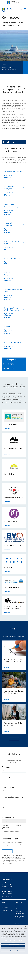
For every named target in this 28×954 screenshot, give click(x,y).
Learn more (7, 428)
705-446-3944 (8, 912)
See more (14, 739)
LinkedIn (8, 196)
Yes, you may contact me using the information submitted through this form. (15, 844)
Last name (6, 777)
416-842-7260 (9, 175)
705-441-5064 (9, 330)
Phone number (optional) (12, 797)
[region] (14, 874)
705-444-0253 (9, 247)
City (3, 807)
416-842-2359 (9, 346)
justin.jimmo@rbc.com (7, 902)
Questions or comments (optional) (12, 827)
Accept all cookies (13, 945)
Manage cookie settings (12, 949)
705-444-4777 (9, 192)
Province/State (8, 818)
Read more (6, 667)
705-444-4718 (8, 904)
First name (6, 767)
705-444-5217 (9, 229)
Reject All (13, 941)
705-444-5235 (9, 278)
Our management (10, 360)
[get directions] (14, 872)
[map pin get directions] (14, 872)
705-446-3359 (9, 313)
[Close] (25, 926)
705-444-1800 (9, 295)
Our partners (8, 364)
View (26, 2)
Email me (8, 177)
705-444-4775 (9, 210)
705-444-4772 (9, 262)
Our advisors (8, 142)
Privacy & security (19, 922)
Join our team (8, 368)
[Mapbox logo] (5, 881)
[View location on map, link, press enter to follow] (14, 874)
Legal (16, 924)
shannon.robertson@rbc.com (8, 911)
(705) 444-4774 (7, 67)
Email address (8, 787)
